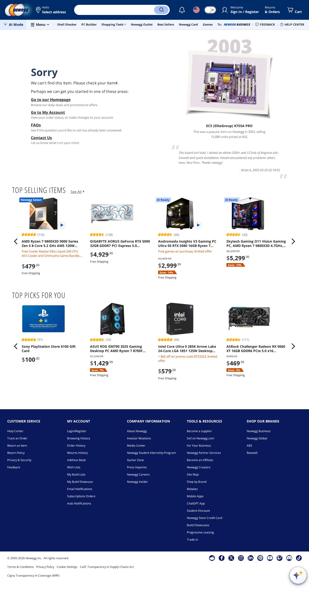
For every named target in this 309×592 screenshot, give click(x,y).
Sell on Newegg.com (200, 438)
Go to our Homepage (50, 99)
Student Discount (198, 511)
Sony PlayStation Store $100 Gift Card (49, 348)
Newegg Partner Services (204, 453)
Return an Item (17, 445)
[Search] (161, 10)
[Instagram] (241, 558)
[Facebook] (221, 558)
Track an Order (17, 438)
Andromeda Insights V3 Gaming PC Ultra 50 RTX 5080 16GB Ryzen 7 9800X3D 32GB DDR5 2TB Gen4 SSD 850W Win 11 (187, 243)
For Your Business (199, 445)
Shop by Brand (196, 482)
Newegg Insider (137, 482)
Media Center (136, 445)
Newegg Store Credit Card (204, 518)
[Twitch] (279, 558)
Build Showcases (198, 525)
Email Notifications (79, 489)
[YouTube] (269, 558)
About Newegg (137, 431)
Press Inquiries (137, 467)
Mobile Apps (195, 496)
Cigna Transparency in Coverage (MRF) (33, 575)
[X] (231, 558)
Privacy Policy (45, 567)
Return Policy (16, 453)
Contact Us (41, 137)
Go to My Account (48, 112)
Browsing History (78, 438)
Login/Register (76, 431)
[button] (51, 9)
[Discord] (289, 558)
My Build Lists (76, 474)
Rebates (192, 489)
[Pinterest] (260, 558)
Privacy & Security (19, 460)
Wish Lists (73, 467)
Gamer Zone (135, 460)
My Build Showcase (80, 482)
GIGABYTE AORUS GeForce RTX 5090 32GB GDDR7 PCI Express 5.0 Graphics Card (120, 243)
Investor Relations (139, 438)
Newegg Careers (138, 474)
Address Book (76, 460)
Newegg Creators (199, 467)
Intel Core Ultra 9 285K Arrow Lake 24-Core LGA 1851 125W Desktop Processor (187, 348)
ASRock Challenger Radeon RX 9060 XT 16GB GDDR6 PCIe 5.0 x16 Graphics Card (255, 348)
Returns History (77, 453)
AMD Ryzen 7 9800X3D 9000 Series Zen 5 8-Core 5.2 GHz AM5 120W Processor (50, 243)
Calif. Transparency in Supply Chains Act (107, 567)
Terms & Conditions (20, 567)
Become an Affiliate (200, 460)
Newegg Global (257, 438)
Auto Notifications (79, 503)
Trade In (192, 540)
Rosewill (252, 453)
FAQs (36, 125)
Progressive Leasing (200, 532)
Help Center (15, 431)
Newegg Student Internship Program (151, 453)
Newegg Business (259, 431)
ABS (249, 445)
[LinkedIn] (251, 558)
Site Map (193, 474)
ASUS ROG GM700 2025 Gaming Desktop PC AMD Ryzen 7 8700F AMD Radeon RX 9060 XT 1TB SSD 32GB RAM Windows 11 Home (117, 348)
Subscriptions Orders (81, 496)
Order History (76, 445)
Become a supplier (199, 431)
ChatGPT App (196, 503)
